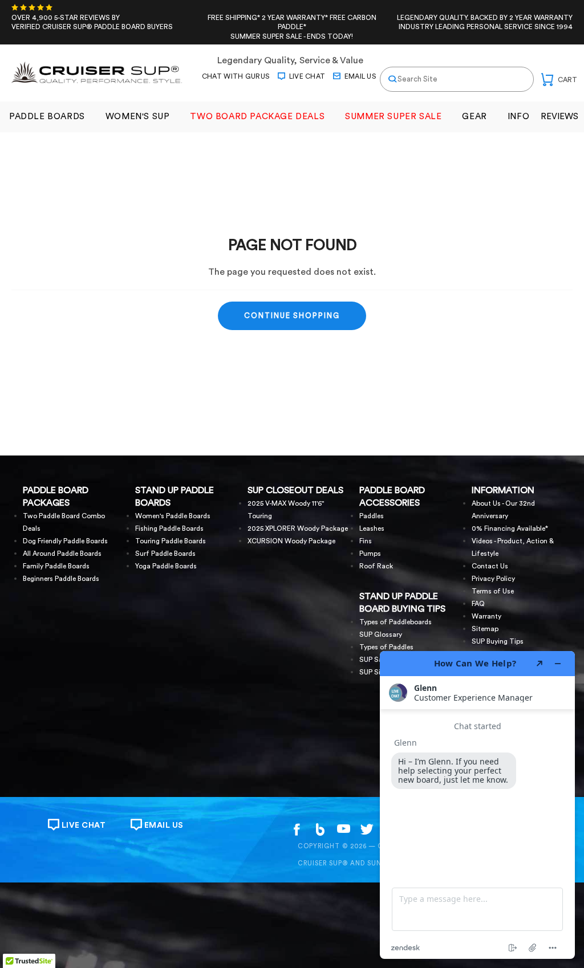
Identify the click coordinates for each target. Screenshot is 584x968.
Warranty (486, 616)
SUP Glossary (380, 634)
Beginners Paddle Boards (61, 578)
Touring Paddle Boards (170, 541)
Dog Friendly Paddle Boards (65, 541)
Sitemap (485, 628)
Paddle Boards (47, 116)
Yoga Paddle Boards (166, 566)
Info (518, 116)
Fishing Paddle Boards (169, 528)
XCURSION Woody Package (291, 541)
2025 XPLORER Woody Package (298, 528)
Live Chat (306, 76)
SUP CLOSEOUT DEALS (295, 490)
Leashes (371, 528)
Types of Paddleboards (395, 622)
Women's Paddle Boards (172, 516)
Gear (474, 116)
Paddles (371, 516)
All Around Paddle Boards (62, 553)
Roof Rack (376, 566)
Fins (365, 541)
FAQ (478, 603)
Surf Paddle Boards (165, 553)
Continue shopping (292, 315)
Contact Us (490, 566)
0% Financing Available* (510, 528)
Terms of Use (493, 591)
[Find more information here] (477, 805)
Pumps (370, 553)
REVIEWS (559, 116)
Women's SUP (138, 116)
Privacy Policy (493, 578)
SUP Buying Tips (498, 641)
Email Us (359, 76)
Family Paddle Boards (56, 566)
